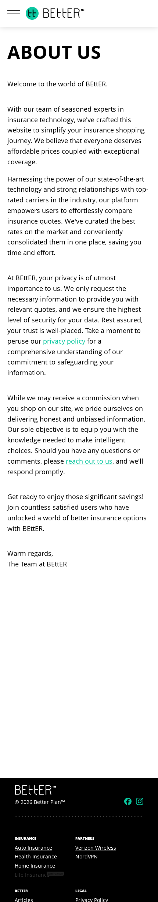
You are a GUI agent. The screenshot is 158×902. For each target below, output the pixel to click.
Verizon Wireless (95, 847)
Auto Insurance (33, 847)
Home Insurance (35, 865)
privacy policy (64, 341)
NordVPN (86, 856)
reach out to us (89, 461)
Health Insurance (36, 856)
